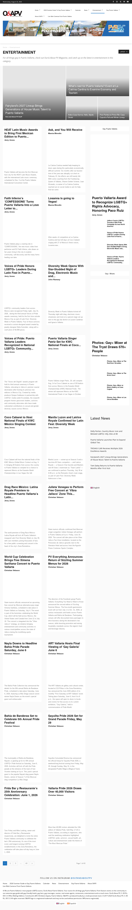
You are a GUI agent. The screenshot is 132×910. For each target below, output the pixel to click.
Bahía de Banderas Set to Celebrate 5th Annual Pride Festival (21, 719)
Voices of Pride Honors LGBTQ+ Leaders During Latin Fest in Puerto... (20, 269)
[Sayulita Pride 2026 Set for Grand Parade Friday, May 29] (66, 742)
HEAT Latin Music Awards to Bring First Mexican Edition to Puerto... (21, 133)
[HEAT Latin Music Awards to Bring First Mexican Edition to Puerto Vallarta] (22, 156)
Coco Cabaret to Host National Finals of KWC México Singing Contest (20, 420)
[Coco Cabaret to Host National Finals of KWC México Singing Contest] (22, 443)
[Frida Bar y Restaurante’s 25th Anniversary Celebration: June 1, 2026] (22, 814)
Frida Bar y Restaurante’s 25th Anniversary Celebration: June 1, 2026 (21, 791)
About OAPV (92, 883)
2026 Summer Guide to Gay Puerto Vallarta (25, 883)
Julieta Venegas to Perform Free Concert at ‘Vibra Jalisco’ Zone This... (66, 490)
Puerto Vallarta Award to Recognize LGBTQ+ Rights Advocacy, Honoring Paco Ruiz (109, 204)
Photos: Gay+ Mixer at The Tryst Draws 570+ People (109, 346)
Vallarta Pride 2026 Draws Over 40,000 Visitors (64, 789)
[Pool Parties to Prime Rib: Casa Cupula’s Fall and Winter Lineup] (113, 108)
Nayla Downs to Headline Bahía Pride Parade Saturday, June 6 (20, 646)
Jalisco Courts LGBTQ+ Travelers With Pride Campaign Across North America (116, 223)
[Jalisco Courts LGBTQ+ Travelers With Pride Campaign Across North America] (96, 222)
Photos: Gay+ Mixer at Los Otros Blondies (116, 398)
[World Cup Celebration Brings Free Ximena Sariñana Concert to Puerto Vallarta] (22, 586)
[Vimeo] (124, 1)
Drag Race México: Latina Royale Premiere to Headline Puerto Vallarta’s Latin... (21, 492)
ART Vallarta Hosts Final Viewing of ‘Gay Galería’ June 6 (64, 646)
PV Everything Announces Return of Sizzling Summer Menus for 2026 (65, 560)
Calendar (46, 883)
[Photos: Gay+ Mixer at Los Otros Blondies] (96, 399)
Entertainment (64, 883)
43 (26, 863)
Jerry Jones (9, 140)
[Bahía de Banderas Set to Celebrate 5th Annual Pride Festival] (22, 742)
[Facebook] (113, 1)
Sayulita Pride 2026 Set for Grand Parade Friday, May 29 (65, 719)
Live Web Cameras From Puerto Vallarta (17, 886)
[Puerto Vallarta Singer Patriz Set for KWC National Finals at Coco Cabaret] (66, 365)
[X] (120, 1)
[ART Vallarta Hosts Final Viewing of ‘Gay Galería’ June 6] (66, 669)
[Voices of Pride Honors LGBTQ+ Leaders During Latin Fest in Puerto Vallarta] (22, 292)
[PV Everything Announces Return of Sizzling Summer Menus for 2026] (66, 583)
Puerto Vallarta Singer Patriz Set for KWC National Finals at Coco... (64, 341)
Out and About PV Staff (13, 117)
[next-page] (32, 863)
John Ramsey (54, 279)
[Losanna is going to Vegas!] (66, 221)
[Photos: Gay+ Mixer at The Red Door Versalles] (96, 363)
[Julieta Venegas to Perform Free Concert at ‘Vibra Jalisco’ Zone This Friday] (66, 513)
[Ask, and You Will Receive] (66, 149)
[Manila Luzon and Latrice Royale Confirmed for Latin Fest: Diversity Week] (66, 443)
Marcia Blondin (54, 133)
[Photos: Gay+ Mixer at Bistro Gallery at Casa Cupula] (96, 387)
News (54, 883)
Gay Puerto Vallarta (78, 883)
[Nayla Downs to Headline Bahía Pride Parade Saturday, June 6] (22, 669)
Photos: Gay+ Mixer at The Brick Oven (116, 374)
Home (5, 47)
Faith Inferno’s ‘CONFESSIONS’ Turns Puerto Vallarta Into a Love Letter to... (21, 203)
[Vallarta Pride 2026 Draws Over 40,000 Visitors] (66, 811)
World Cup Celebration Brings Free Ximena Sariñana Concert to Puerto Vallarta (22, 562)
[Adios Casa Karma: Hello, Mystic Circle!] (81, 108)
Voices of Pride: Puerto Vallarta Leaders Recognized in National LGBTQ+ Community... (19, 343)
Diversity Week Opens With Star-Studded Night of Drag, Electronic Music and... (66, 271)
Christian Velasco (56, 497)
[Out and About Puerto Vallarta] (12, 13)
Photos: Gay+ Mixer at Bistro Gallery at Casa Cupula (115, 387)
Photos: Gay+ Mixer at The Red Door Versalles (116, 362)
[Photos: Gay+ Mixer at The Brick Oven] (96, 375)
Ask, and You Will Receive (65, 130)
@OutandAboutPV (81, 878)
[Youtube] (127, 1)
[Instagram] (117, 1)
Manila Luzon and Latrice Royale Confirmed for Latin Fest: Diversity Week (65, 420)
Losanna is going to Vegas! (61, 199)
